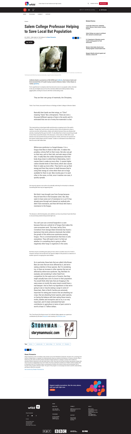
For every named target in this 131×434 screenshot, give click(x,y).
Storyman (45, 316)
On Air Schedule (55, 416)
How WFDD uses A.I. (92, 415)
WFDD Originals (55, 418)
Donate (52, 389)
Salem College (49, 344)
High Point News (29, 423)
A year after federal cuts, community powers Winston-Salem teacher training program (96, 27)
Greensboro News (29, 422)
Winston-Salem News (30, 421)
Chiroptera (67, 344)
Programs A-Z (55, 417)
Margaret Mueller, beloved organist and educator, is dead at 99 (95, 54)
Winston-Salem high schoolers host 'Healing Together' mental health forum (95, 47)
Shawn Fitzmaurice (51, 37)
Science (26, 21)
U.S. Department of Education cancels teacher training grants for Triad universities (95, 41)
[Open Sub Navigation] (27, 14)
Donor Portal (94, 3)
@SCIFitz (36, 83)
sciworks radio (39, 344)
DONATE (104, 3)
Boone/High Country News (31, 425)
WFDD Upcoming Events (75, 408)
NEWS (53, 403)
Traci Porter (58, 344)
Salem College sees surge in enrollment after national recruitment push (96, 34)
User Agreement (92, 414)
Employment (91, 411)
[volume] (29, 9)
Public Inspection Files (93, 412)
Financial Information (92, 410)
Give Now (72, 419)
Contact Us (72, 411)
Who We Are (91, 408)
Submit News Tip (56, 410)
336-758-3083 (55, 409)
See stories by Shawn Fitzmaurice (34, 369)
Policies (90, 413)
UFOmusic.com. (61, 316)
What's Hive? (73, 410)
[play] (25, 10)
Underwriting (73, 418)
